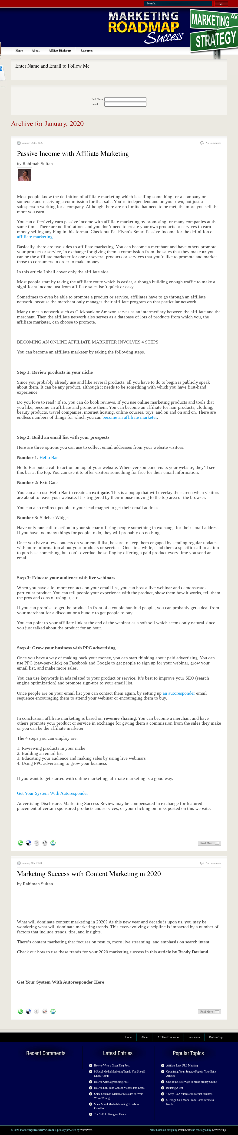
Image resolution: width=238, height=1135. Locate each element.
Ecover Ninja (219, 1130)
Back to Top (215, 1037)
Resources (87, 50)
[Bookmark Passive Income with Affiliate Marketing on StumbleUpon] (53, 843)
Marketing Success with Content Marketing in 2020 (89, 873)
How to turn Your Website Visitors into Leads (119, 1087)
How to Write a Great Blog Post (111, 1065)
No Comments (213, 142)
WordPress (86, 1130)
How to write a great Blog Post (111, 1081)
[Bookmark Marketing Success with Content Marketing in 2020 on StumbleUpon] (53, 1011)
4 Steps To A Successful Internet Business (189, 1094)
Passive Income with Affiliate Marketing (73, 153)
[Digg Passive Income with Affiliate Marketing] (36, 843)
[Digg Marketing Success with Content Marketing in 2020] (36, 1011)
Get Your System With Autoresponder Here (60, 982)
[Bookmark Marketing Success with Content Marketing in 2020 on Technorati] (20, 1011)
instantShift (184, 1130)
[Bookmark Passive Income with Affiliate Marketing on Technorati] (20, 843)
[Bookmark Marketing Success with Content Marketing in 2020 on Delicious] (28, 1011)
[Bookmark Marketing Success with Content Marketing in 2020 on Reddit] (44, 1011)
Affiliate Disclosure (60, 50)
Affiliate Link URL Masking (182, 1065)
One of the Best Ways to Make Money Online (191, 1081)
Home (19, 50)
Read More (206, 843)
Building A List (174, 1087)
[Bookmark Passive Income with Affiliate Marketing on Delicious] (28, 843)
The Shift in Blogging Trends (110, 1114)
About (36, 50)
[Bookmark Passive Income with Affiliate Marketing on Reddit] (44, 843)
